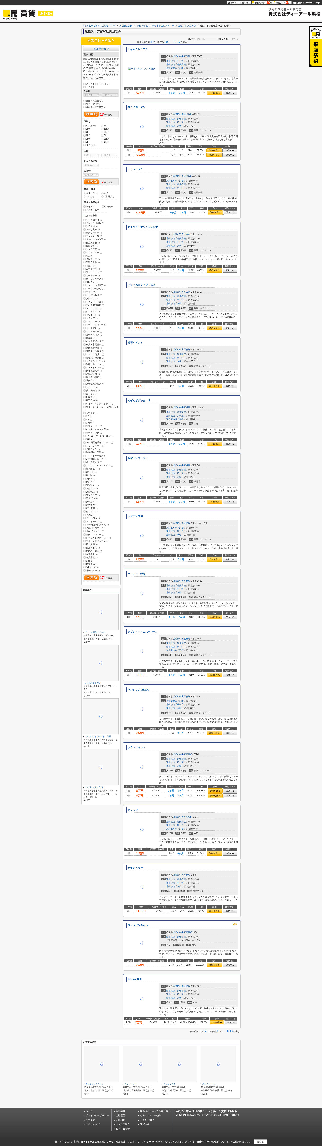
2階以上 (91, 472)
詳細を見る (215, 93)
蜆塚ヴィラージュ (138, 458)
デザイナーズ (94, 236)
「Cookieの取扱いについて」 (217, 1142)
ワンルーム (91, 125)
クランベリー (135, 867)
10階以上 (92, 488)
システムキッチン (96, 361)
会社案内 (120, 1111)
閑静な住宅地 (94, 233)
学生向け (92, 292)
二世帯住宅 (93, 269)
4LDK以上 (91, 145)
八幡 (179, 126)
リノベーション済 (96, 239)
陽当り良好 (93, 229)
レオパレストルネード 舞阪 (98, 736)
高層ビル (92, 498)
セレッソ (133, 810)
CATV (90, 423)
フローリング (94, 308)
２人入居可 (93, 249)
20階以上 (92, 491)
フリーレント (94, 272)
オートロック (94, 432)
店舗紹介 (120, 1119)
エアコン (92, 394)
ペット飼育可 (94, 219)
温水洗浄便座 (94, 377)
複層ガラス (93, 547)
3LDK (106, 139)
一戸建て (90, 87)
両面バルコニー (95, 534)
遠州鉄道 (170, 61)
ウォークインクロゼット (99, 403)
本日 (106, 193)
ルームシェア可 (95, 288)
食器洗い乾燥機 (95, 357)
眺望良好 (92, 265)
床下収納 (92, 400)
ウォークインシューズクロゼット (101, 408)
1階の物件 (92, 485)
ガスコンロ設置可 (96, 285)
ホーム (89, 1111)
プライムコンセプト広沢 (141, 285)
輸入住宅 (92, 544)
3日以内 (90, 196)
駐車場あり (93, 469)
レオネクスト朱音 (93, 683)
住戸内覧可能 (94, 462)
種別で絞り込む (101, 48)
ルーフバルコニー (96, 324)
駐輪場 (90, 338)
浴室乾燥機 (93, 374)
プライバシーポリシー (97, 1115)
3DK (88, 139)
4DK (106, 142)
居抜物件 (92, 505)
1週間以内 (109, 196)
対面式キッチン (95, 364)
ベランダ (92, 318)
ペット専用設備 (95, 223)
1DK (88, 129)
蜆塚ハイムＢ (135, 342)
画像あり (90, 206)
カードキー (93, 275)
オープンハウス (95, 279)
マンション (103, 83)
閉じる (260, 1141)
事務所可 (92, 246)
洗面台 (90, 380)
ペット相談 (93, 518)
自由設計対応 (94, 551)
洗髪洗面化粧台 (95, 384)
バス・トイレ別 (95, 367)
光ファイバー (94, 426)
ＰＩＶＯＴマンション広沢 (143, 227)
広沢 (188, 234)
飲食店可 (92, 501)
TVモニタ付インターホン (100, 436)
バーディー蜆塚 (136, 573)
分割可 (90, 256)
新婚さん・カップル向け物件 (155, 1111)
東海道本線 (171, 68)
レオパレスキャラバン (95, 787)
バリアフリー (94, 252)
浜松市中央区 (179, 56)
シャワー (92, 387)
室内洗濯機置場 (95, 305)
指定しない (91, 193)
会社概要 (120, 1115)
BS (89, 419)
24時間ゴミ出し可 (96, 459)
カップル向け (94, 295)
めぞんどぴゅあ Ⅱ (139, 400)
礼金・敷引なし (93, 104)
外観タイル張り (95, 351)
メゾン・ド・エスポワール (143, 631)
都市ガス (92, 511)
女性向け (92, 298)
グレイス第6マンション (95, 632)
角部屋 (90, 482)
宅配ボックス (94, 439)
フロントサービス (96, 455)
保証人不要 (93, 242)
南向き (90, 478)
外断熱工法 (93, 570)
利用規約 (90, 1119)
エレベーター (94, 331)
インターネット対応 (97, 429)
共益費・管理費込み (96, 107)
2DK (106, 132)
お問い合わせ (123, 1128)
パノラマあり (92, 209)
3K (105, 135)
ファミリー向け (95, 302)
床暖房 (90, 397)
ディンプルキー (95, 446)
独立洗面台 (93, 390)
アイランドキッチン (97, 541)
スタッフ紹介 (123, 1124)
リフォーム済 (94, 521)
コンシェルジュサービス (99, 465)
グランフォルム (136, 747)
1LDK (106, 129)
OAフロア (92, 567)
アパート (90, 83)
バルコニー (93, 321)
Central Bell (135, 979)
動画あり (108, 206)
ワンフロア (93, 495)
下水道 (90, 514)
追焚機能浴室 (94, 371)
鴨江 (188, 56)
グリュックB (135, 169)
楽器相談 (92, 226)
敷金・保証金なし (94, 100)
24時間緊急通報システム (99, 442)
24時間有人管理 (95, 452)
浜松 (181, 68)
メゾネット (93, 315)
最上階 (90, 475)
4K (87, 142)
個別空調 (92, 508)
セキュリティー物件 (150, 1115)
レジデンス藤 (135, 516)
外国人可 (92, 282)
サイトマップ (93, 1124)
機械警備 (92, 564)
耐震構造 (92, 557)
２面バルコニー (95, 528)
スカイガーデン (136, 107)
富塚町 (189, 114)
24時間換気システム (97, 524)
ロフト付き (93, 311)
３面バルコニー (95, 531)
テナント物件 (147, 1119)
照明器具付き (94, 334)
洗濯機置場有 (94, 348)
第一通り (181, 61)
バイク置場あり (95, 341)
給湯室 (90, 561)
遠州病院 (181, 64)
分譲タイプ (93, 259)
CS (89, 416)
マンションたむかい (139, 689)
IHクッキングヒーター (98, 538)
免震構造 (92, 554)
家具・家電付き (95, 344)
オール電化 (93, 328)
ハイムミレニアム (138, 49)
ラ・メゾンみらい (138, 925)
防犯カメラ (93, 449)
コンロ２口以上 (95, 354)
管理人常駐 (93, 262)
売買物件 (144, 1124)
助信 (179, 534)
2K (87, 132)
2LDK (88, 135)
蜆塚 (188, 349)
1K (105, 125)
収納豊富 (92, 413)
